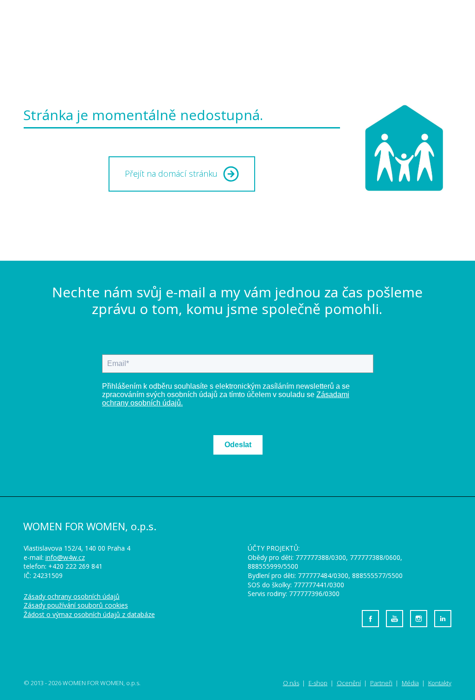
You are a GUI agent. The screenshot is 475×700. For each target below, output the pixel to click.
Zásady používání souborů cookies (76, 605)
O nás (189, 23)
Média (328, 23)
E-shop (288, 23)
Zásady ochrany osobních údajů (72, 596)
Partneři (381, 683)
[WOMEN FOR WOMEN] (86, 24)
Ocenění (349, 683)
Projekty (237, 23)
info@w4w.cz (65, 557)
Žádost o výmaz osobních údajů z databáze (89, 614)
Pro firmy (379, 23)
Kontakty (432, 23)
